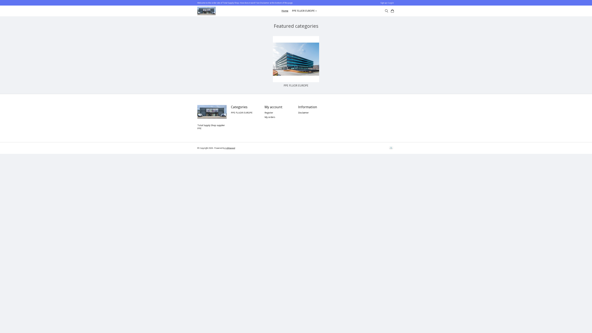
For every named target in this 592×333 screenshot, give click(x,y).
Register (269, 112)
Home (285, 10)
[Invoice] (391, 148)
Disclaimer (303, 112)
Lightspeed (230, 148)
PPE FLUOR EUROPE (296, 85)
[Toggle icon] (386, 11)
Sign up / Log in (387, 3)
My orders (270, 117)
